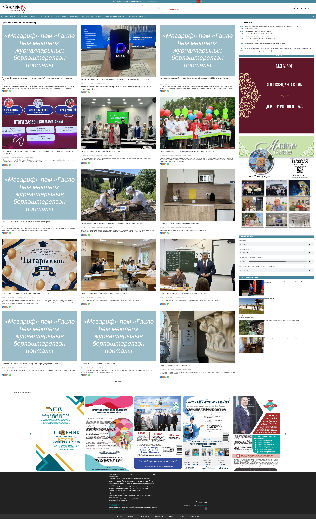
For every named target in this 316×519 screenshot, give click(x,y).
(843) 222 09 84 (203, 505)
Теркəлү (294, 6)
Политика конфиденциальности (117, 509)
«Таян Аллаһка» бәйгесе (136, 16)
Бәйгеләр (34, 16)
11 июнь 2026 (86, 368)
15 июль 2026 (86, 227)
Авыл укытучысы (46, 16)
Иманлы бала (74, 16)
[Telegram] (309, 8)
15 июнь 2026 (7, 368)
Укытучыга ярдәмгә (8, 16)
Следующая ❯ (118, 381)
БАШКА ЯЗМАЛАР (276, 55)
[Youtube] (301, 8)
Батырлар (99, 16)
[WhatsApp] (10, 91)
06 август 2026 (7, 84)
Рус (201, 1)
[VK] (294, 8)
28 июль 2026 (86, 155)
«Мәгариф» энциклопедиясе (115, 16)
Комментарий (29, 84)
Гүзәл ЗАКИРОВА (18, 84)
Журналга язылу (87, 16)
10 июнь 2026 (165, 369)
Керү (298, 6)
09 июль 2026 (7, 297)
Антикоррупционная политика (117, 504)
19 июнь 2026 (86, 297)
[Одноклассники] (5, 91)
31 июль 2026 (86, 83)
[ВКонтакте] (3, 91)
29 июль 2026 (165, 84)
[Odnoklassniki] (305, 8)
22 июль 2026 (165, 155)
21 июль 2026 (7, 226)
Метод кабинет (23, 16)
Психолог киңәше (60, 16)
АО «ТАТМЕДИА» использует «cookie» (119, 505)
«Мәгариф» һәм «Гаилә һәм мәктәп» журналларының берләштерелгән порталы (135, 1)
